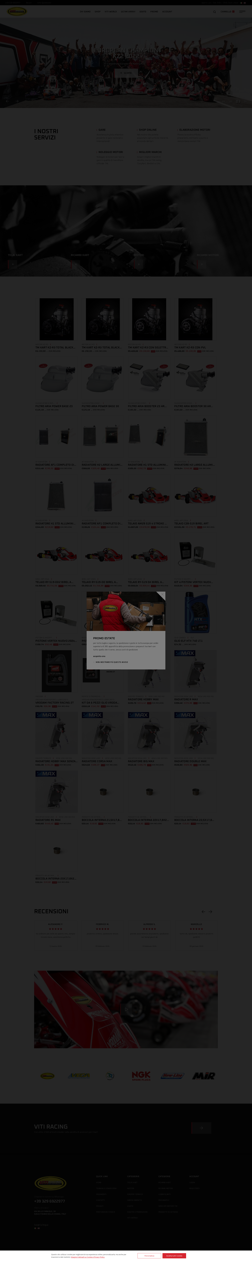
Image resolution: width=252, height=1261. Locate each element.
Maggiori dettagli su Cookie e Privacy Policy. (88, 1257)
